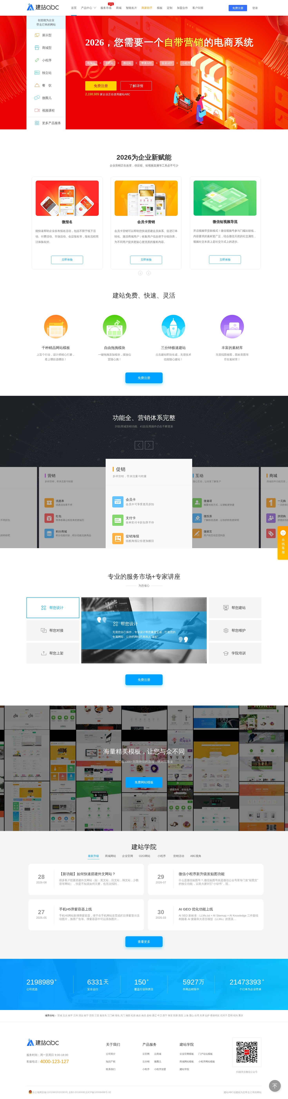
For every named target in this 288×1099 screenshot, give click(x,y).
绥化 (117, 1015)
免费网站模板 (144, 782)
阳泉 (175, 1015)
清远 (81, 1015)
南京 (138, 1015)
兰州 (75, 1015)
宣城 (59, 1015)
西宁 (165, 1015)
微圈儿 (157, 1061)
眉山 (191, 1015)
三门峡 (110, 1015)
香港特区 (215, 1015)
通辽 (154, 1015)
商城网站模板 (187, 1061)
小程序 (162, 855)
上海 (186, 1015)
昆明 (230, 1015)
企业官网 (127, 855)
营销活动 (178, 855)
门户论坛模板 (205, 1054)
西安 (180, 1015)
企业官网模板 (187, 1054)
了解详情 (136, 86)
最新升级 (93, 855)
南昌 (143, 1015)
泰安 (170, 1015)
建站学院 (184, 1069)
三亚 (96, 1015)
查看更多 (144, 941)
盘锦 (149, 1015)
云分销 (145, 1061)
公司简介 (110, 1054)
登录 (255, 8)
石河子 (223, 1015)
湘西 (128, 1015)
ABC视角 (195, 855)
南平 (70, 1015)
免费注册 (237, 8)
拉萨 (207, 1015)
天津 (202, 1015)
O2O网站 (144, 855)
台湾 (196, 1015)
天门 (122, 1015)
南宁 (86, 1015)
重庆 (240, 1015)
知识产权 (110, 1061)
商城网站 (110, 855)
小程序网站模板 (206, 1061)
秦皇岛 (103, 1015)
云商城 (157, 1054)
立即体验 (65, 259)
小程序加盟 (160, 1069)
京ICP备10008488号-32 (98, 1092)
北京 (65, 1015)
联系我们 (110, 1069)
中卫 (159, 1015)
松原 (133, 1015)
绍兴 (235, 1015)
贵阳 (91, 1015)
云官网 (145, 1054)
